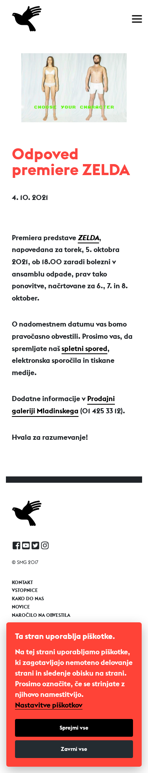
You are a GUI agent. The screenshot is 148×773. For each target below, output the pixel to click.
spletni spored (84, 348)
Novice (21, 607)
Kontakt (22, 582)
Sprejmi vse (74, 727)
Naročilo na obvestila (41, 615)
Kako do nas (28, 598)
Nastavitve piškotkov (48, 705)
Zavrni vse (74, 748)
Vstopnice (25, 590)
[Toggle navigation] (137, 19)
